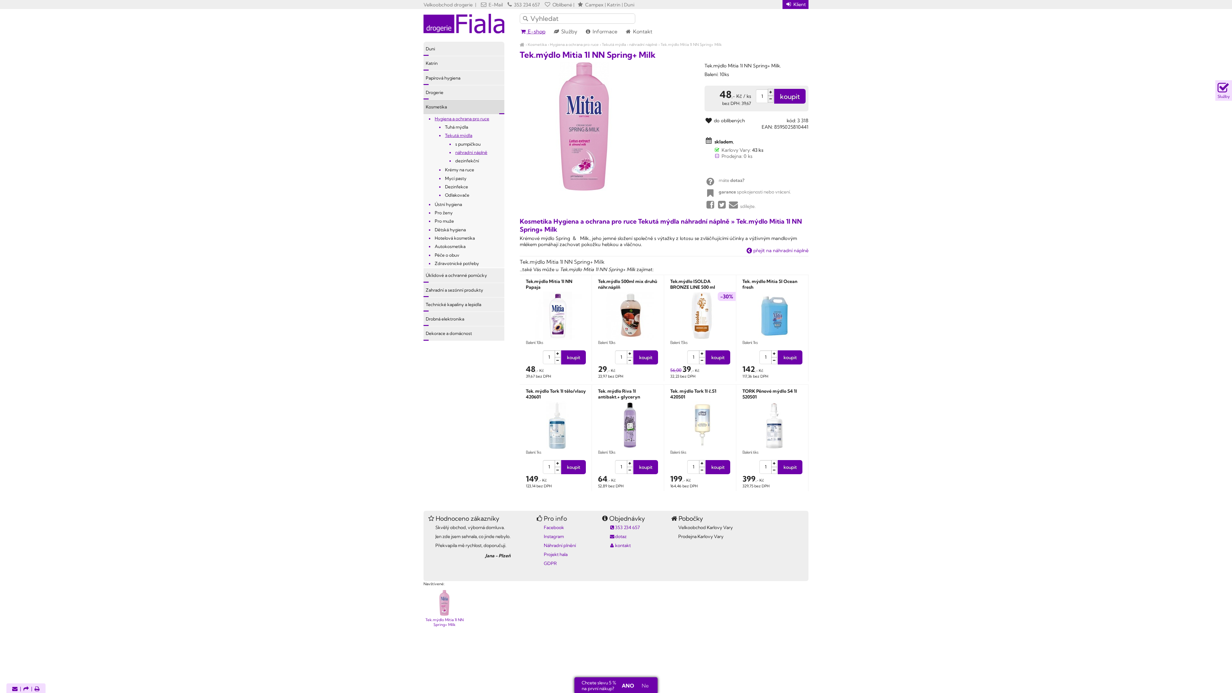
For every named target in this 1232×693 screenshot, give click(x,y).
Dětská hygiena (450, 229)
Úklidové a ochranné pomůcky (456, 275)
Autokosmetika (450, 246)
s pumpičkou (468, 144)
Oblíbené (561, 5)
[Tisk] (37, 689)
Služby (568, 31)
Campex (594, 5)
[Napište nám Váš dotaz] (15, 689)
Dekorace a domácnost (449, 333)
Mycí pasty (455, 178)
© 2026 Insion (797, 575)
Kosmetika (537, 44)
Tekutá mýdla (614, 44)
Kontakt (642, 31)
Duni (430, 48)
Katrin (432, 63)
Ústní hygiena (448, 204)
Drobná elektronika (445, 318)
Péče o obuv (447, 255)
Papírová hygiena (443, 78)
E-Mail (495, 5)
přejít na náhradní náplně (780, 250)
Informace (604, 31)
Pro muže (444, 221)
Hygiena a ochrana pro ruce (574, 44)
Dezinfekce (456, 186)
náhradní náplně (643, 44)
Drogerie (434, 92)
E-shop (535, 31)
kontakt (623, 545)
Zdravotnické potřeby (457, 263)
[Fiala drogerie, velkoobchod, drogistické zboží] (522, 44)
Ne (645, 685)
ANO (628, 685)
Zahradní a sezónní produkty (454, 290)
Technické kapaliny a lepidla (453, 304)
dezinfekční (467, 160)
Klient (799, 4)
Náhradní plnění (560, 545)
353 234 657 (526, 5)
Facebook (554, 527)
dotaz (621, 536)
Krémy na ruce (459, 169)
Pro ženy (444, 212)
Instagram (554, 536)
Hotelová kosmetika (455, 238)
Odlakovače (457, 195)
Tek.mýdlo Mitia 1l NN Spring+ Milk (691, 44)
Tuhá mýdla (456, 127)
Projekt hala (556, 554)
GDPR (550, 563)
